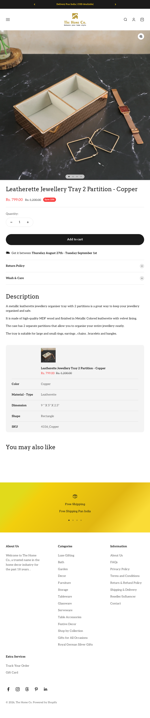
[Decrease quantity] (11, 222)
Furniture (64, 583)
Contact (115, 603)
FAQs (114, 562)
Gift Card (12, 672)
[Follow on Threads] (27, 689)
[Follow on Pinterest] (36, 689)
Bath (61, 562)
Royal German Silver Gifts (75, 644)
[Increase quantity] (27, 222)
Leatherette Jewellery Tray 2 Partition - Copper (73, 368)
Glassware (65, 603)
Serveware (65, 610)
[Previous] (34, 4)
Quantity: (12, 214)
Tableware (65, 596)
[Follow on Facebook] (8, 689)
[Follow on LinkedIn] (45, 689)
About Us (116, 555)
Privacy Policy (120, 569)
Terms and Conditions (125, 576)
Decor (62, 576)
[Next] (115, 4)
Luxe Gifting (66, 555)
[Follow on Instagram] (17, 689)
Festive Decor (67, 624)
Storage (63, 590)
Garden (63, 569)
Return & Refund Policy (126, 583)
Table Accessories (69, 617)
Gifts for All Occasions (73, 638)
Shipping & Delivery (123, 590)
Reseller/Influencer (123, 596)
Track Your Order (17, 666)
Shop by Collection (70, 631)
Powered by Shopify (45, 702)
